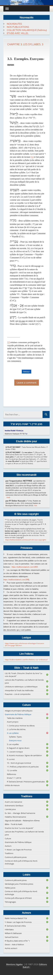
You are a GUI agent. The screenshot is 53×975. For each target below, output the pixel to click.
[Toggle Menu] (7, 9)
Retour (26, 371)
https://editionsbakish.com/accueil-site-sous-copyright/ (25, 540)
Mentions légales (14, 964)
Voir (7, 497)
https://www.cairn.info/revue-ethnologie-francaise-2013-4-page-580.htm (24, 644)
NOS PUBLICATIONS (18, 27)
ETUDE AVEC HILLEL (18, 33)
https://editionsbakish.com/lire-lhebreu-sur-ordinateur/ (26, 659)
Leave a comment (26, 382)
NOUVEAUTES (14, 23)
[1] (32, 157)
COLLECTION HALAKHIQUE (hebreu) (27, 30)
